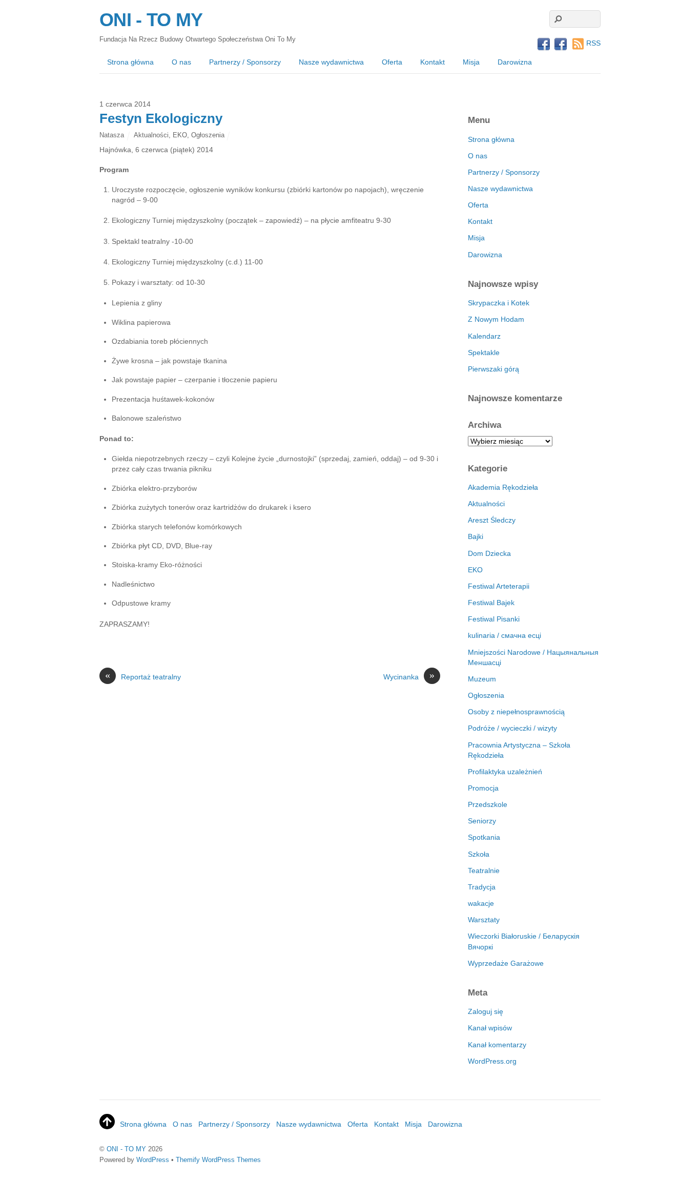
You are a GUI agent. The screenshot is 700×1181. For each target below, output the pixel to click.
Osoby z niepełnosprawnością (516, 712)
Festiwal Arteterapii (498, 586)
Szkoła (478, 854)
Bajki (475, 536)
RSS (593, 43)
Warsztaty (484, 920)
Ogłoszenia (207, 135)
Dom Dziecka (489, 553)
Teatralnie (484, 870)
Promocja (483, 788)
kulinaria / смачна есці (504, 635)
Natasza (111, 135)
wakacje (481, 903)
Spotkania (484, 837)
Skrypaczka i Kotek (498, 303)
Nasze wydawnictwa (331, 62)
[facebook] (544, 44)
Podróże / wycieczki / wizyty (512, 728)
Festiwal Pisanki (494, 619)
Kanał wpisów (490, 1028)
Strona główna (130, 62)
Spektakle (484, 352)
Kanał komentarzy (497, 1045)
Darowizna (515, 62)
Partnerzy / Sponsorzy (245, 62)
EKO (180, 135)
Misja (471, 62)
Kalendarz (484, 336)
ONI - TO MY (126, 1149)
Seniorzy (482, 821)
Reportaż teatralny (143, 676)
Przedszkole (487, 804)
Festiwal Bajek (491, 602)
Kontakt (432, 62)
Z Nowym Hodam (496, 319)
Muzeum (482, 679)
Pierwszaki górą (493, 369)
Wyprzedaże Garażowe (506, 963)
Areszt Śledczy (492, 520)
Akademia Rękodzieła (503, 487)
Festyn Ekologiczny (160, 118)
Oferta (392, 62)
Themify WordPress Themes (218, 1160)
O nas (181, 62)
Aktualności (151, 135)
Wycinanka (409, 676)
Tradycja (482, 887)
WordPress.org (492, 1061)
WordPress (152, 1160)
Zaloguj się (485, 1011)
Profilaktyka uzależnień (505, 772)
